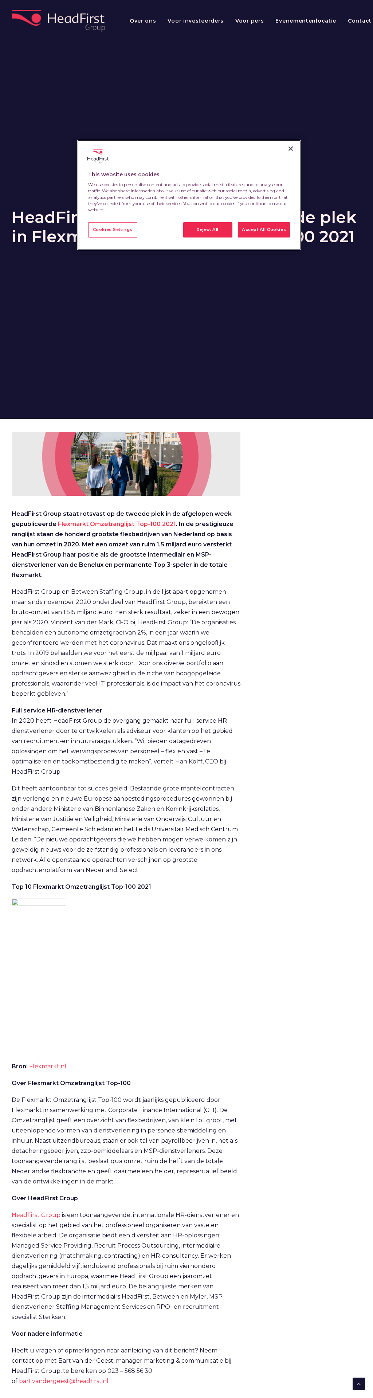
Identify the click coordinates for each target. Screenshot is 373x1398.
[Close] (291, 149)
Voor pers (249, 20)
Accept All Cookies (264, 229)
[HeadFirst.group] (59, 21)
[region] (189, 195)
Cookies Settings (113, 229)
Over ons (143, 20)
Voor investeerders (196, 20)
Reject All (208, 229)
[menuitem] (143, 21)
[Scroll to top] (359, 1383)
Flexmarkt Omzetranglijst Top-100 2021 (117, 524)
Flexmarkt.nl (47, 1066)
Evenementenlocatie (305, 20)
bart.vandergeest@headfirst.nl (64, 1381)
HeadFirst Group (36, 1215)
